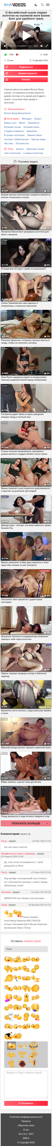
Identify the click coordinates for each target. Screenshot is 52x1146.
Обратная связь (26, 1125)
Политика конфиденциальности (26, 1117)
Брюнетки (32, 131)
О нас (26, 1130)
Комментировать (27, 73)
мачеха (20, 149)
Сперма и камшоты (14, 131)
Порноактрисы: (16, 109)
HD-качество (22, 143)
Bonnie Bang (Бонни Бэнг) (17, 113)
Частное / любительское (16, 139)
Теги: (11, 149)
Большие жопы (31, 127)
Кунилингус (34, 123)
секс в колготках (12, 153)
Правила (26, 1121)
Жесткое (8, 143)
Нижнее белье (34, 135)
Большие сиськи (12, 127)
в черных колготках (33, 153)
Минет (22, 123)
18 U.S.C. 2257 (26, 1134)
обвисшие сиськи (35, 149)
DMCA (26, 1138)
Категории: (13, 119)
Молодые (27, 119)
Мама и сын (10, 123)
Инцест (38, 119)
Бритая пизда (38, 139)
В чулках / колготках (14, 135)
